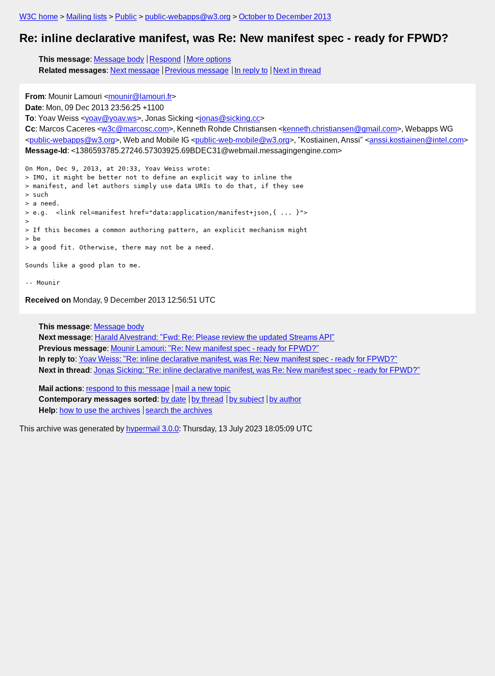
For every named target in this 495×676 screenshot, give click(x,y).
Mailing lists (86, 17)
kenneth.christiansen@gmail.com (340, 129)
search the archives (179, 410)
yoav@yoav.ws (111, 118)
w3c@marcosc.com (135, 129)
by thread (207, 399)
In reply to (251, 70)
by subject (246, 399)
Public (126, 17)
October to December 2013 (285, 17)
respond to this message (128, 388)
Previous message (197, 70)
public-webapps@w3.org (188, 17)
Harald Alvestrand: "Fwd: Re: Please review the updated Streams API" (215, 337)
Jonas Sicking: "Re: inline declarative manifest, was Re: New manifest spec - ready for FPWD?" (257, 370)
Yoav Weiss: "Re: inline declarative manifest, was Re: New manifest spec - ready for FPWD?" (238, 359)
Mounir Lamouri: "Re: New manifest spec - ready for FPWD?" (215, 348)
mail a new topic (203, 388)
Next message (135, 70)
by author (285, 399)
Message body (119, 59)
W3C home (38, 17)
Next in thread (297, 70)
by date (173, 399)
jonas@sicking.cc (230, 118)
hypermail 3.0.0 (152, 429)
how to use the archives (99, 410)
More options (209, 59)
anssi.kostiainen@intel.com (416, 140)
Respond (165, 59)
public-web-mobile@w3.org (242, 140)
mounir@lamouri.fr (140, 96)
